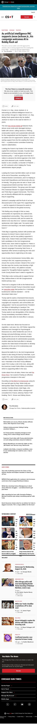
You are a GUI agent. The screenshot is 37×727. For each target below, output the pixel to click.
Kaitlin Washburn (28, 642)
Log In (33, 12)
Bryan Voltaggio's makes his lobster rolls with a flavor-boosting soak (25, 622)
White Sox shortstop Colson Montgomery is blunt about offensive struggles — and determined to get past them (17, 487)
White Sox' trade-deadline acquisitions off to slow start (24, 606)
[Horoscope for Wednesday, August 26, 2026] (8, 568)
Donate (26, 17)
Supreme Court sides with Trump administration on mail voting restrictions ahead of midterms (18, 439)
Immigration (19, 579)
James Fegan (27, 610)
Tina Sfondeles (13, 406)
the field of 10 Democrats (20, 381)
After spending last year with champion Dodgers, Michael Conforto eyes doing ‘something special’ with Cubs (18, 496)
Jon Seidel (20, 592)
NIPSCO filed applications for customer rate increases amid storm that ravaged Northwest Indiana (18, 480)
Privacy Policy (11, 716)
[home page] (7, 2)
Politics (18, 30)
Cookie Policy (20, 716)
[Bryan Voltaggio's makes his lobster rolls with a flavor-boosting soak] (8, 621)
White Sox (18, 601)
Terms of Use (3, 716)
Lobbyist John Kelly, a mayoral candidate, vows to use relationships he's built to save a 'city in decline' (17, 450)
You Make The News (10, 656)
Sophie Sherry (28, 592)
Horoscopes (19, 564)
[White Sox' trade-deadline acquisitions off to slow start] (8, 604)
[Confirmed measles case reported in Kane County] (8, 638)
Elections (5, 30)
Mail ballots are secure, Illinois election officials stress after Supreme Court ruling (18, 423)
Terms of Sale (29, 716)
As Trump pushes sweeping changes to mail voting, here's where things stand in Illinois (17, 433)
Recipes (17, 618)
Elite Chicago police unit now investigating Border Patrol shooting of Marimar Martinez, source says (24, 585)
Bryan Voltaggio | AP (29, 627)
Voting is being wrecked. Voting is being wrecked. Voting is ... (15, 428)
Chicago (11, 30)
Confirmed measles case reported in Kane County (23, 638)
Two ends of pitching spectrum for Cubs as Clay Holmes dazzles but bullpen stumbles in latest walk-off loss (18, 472)
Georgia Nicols (27, 571)
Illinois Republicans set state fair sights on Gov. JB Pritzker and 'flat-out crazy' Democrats (17, 444)
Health (17, 634)
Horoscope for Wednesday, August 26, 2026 (24, 568)
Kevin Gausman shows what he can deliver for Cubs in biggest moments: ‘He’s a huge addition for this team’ (18, 504)
